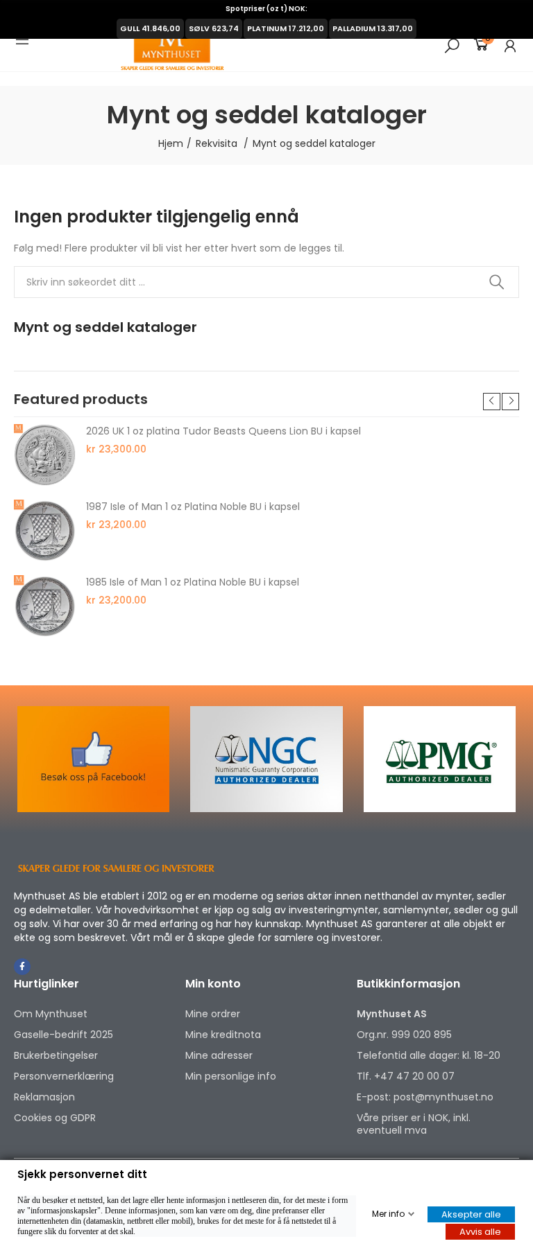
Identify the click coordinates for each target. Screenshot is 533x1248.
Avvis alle (480, 1231)
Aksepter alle (471, 1214)
